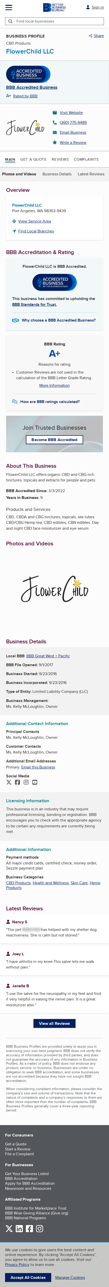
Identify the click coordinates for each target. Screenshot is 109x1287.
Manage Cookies (70, 1277)
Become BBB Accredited (54, 440)
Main (10, 159)
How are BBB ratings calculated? (50, 402)
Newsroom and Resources (28, 1188)
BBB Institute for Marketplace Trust (35, 1208)
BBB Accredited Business (31, 87)
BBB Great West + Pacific (48, 656)
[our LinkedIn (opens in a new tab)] (19, 1231)
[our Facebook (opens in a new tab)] (29, 1231)
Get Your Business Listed (27, 1174)
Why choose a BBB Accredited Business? (59, 320)
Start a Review (17, 1149)
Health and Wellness (51, 883)
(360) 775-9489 (73, 122)
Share (99, 36)
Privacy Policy (17, 1264)
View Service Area (34, 221)
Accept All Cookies (28, 1277)
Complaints (86, 159)
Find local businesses (35, 21)
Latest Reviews (91, 174)
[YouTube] (35, 782)
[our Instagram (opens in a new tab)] (39, 1231)
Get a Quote (33, 159)
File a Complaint (19, 1154)
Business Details (57, 174)
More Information (54, 385)
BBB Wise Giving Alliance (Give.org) (36, 1213)
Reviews (60, 159)
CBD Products (18, 883)
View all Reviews (54, 1023)
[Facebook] (17, 782)
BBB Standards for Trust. (34, 304)
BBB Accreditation (21, 1178)
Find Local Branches (36, 231)
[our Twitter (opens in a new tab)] (9, 1231)
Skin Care (79, 883)
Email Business (73, 132)
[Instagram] (26, 782)
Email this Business (38, 767)
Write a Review (73, 142)
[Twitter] (9, 782)
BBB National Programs (25, 1218)
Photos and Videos (19, 174)
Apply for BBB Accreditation (30, 1183)
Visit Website (71, 112)
